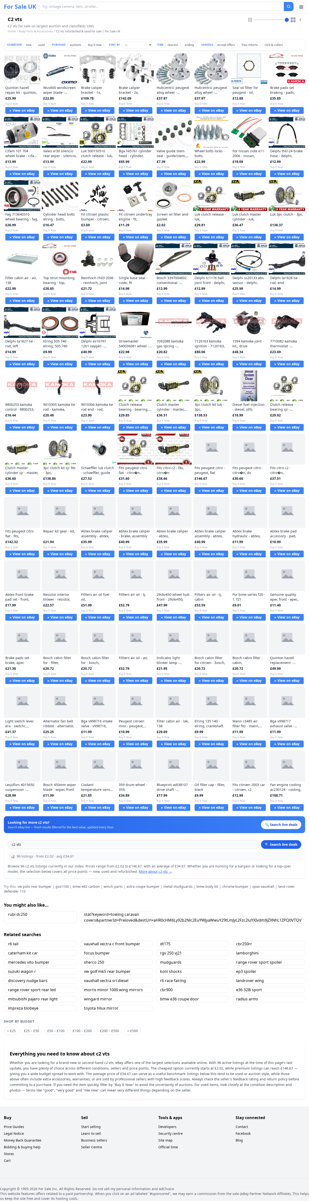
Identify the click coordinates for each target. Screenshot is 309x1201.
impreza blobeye (23, 1008)
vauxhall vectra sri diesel (106, 980)
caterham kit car (23, 953)
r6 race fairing (173, 980)
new (28, 45)
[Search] (289, 6)
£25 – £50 (31, 1030)
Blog (239, 1140)
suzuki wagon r (22, 971)
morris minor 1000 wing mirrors (113, 989)
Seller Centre (91, 1147)
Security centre (170, 1133)
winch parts (113, 886)
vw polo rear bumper (35, 886)
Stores (9, 1153)
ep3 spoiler (246, 971)
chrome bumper (235, 886)
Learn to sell (91, 1133)
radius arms (247, 999)
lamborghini (247, 953)
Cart (7, 1160)
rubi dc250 (17, 914)
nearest (173, 45)
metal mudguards (178, 886)
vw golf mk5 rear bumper (107, 971)
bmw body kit (207, 886)
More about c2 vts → (155, 871)
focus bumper (97, 953)
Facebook (243, 1133)
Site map (165, 1140)
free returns (250, 45)
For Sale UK (20, 6)
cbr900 (166, 989)
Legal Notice (14, 1133)
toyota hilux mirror (101, 1008)
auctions (75, 45)
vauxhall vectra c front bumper (112, 943)
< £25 (11, 1030)
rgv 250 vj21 (171, 953)
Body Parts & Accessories (36, 31)
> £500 (132, 1030)
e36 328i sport (249, 989)
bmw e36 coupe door (179, 999)
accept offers (226, 45)
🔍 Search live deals (281, 844)
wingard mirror (98, 999)
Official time (168, 1147)
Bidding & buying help (22, 1147)
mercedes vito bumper (28, 962)
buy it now (94, 45)
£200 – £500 (109, 1030)
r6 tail (13, 943)
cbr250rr (244, 943)
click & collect (274, 45)
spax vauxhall (263, 886)
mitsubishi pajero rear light (33, 999)
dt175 (165, 943)
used (41, 45)
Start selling (91, 1126)
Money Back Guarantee (22, 1140)
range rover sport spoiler (259, 962)
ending (189, 45)
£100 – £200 (82, 1030)
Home (12, 31)
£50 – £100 (55, 1030)
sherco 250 (94, 962)
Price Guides (14, 1126)
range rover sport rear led (32, 989)
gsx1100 (62, 886)
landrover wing (250, 980)
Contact (242, 1126)
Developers (167, 1126)
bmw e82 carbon (86, 886)
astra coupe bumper (143, 886)
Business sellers (94, 1140)
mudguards (171, 962)
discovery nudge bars (27, 980)
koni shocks (171, 971)
